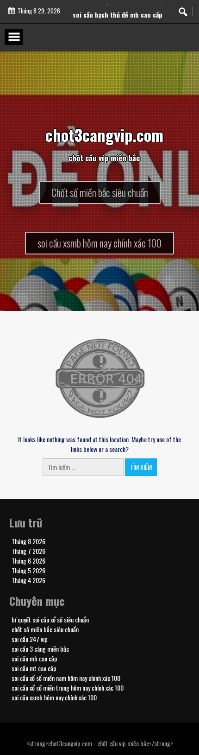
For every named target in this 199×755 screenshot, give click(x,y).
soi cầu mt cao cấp (34, 668)
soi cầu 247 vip (30, 639)
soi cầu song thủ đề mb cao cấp (117, 6)
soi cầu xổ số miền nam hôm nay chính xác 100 (66, 678)
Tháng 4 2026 (28, 580)
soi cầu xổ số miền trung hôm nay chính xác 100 (68, 687)
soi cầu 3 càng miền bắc (40, 648)
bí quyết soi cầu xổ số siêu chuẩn (50, 619)
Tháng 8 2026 (28, 541)
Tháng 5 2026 (28, 570)
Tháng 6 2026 (28, 560)
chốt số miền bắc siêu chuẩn (45, 629)
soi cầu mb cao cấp (34, 658)
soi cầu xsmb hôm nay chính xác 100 (54, 697)
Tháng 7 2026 (28, 551)
